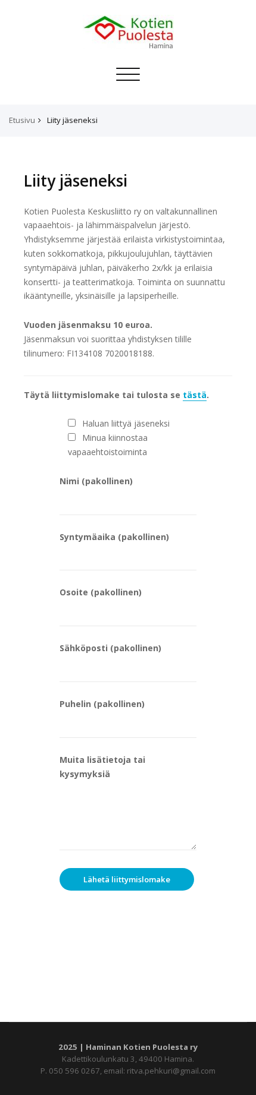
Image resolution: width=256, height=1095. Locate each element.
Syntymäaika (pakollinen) (114, 536)
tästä (195, 394)
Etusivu (22, 120)
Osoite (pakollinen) (101, 592)
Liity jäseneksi (72, 120)
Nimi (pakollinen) (96, 481)
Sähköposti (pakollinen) (110, 648)
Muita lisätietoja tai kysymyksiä (102, 767)
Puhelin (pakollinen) (102, 703)
